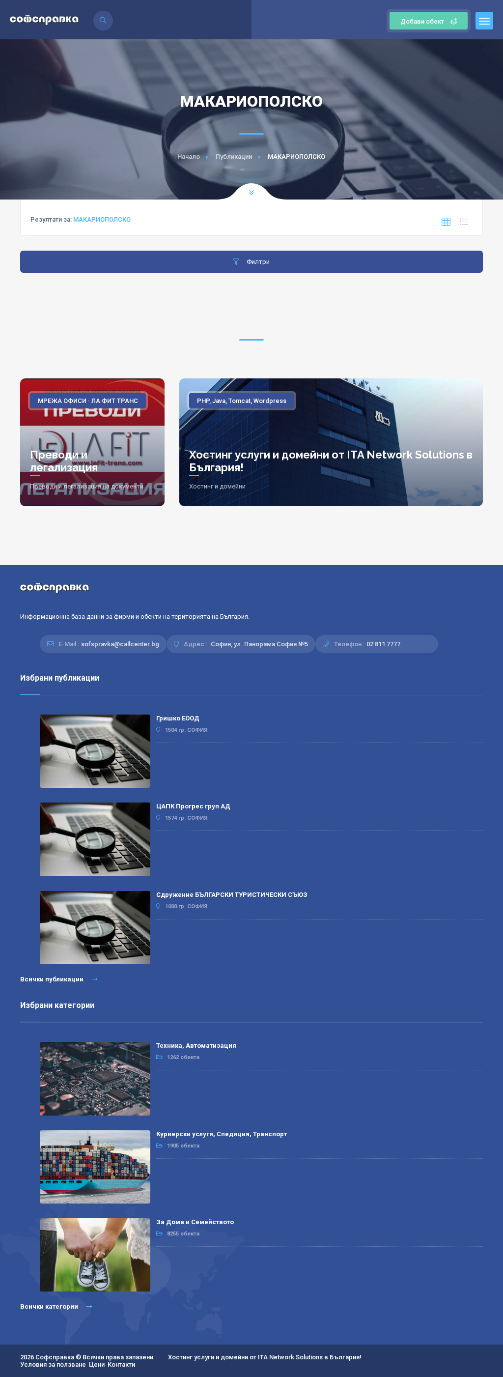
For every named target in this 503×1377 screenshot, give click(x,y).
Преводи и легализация (64, 461)
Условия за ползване (53, 1364)
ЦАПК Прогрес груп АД (193, 806)
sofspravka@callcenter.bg (120, 644)
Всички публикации (52, 979)
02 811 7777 (383, 644)
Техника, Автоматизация (196, 1045)
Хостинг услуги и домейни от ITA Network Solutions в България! (265, 1357)
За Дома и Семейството (195, 1222)
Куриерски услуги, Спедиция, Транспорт (221, 1134)
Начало (188, 156)
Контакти (121, 1364)
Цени (97, 1364)
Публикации (234, 156)
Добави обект (422, 21)
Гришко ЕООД (177, 718)
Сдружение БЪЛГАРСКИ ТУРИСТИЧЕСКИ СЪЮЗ (231, 894)
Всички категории (50, 1306)
